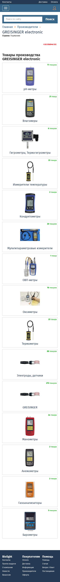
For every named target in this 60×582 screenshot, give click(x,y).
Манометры (30, 439)
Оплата (54, 2)
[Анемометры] (30, 458)
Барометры (30, 535)
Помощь (45, 560)
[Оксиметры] (30, 299)
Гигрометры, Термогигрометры (30, 152)
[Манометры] (30, 426)
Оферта (25, 575)
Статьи (45, 564)
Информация (28, 567)
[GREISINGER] (30, 394)
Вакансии (6, 575)
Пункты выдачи (9, 564)
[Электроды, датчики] (30, 362)
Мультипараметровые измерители (30, 248)
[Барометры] (30, 521)
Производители (29, 571)
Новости (6, 571)
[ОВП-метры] (30, 267)
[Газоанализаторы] (30, 490)
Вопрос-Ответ (48, 567)
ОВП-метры (30, 280)
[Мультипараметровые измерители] (30, 235)
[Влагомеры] (30, 107)
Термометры (30, 343)
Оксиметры (30, 312)
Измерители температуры (30, 184)
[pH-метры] (30, 76)
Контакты (7, 2)
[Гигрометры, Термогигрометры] (30, 139)
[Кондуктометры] (30, 203)
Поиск (50, 19)
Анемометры (30, 471)
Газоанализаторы (30, 503)
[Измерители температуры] (30, 171)
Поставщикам (48, 571)
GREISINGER (30, 407)
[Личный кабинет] (54, 8)
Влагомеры (30, 121)
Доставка (43, 2)
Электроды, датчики (30, 375)
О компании (7, 567)
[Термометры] (30, 330)
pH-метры (30, 89)
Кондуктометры (30, 216)
